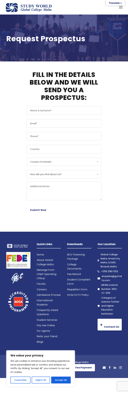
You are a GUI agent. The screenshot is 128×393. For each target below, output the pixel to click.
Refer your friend (47, 336)
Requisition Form (77, 289)
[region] (40, 368)
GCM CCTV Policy (78, 295)
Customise (20, 380)
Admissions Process (49, 295)
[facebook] (110, 367)
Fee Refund (74, 274)
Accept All (61, 380)
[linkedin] (115, 367)
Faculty (41, 284)
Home (40, 254)
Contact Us (111, 327)
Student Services (47, 320)
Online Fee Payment (79, 367)
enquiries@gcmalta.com (112, 278)
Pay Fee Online (46, 325)
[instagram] (120, 367)
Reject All (41, 380)
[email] (104, 367)
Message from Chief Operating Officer (46, 274)
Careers (42, 289)
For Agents (43, 331)
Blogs (40, 342)
